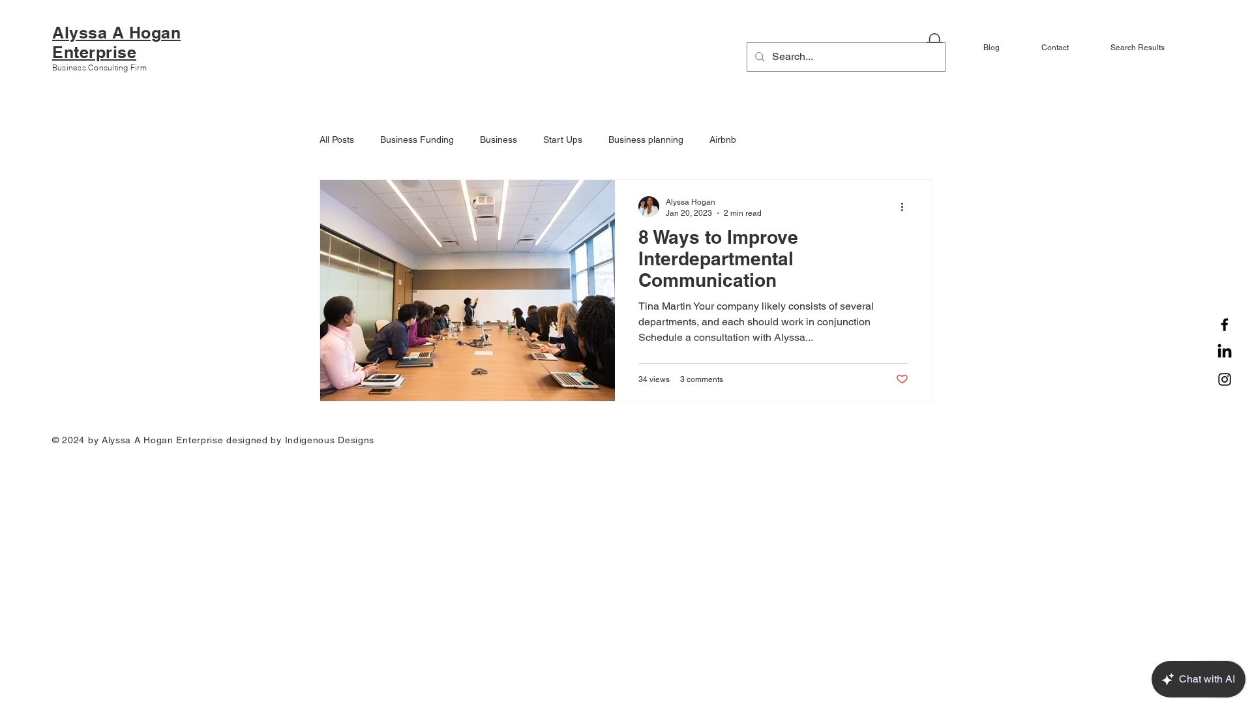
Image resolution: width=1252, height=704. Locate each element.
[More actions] (906, 206)
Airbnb (722, 139)
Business (498, 139)
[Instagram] (1224, 379)
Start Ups (562, 139)
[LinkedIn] (1224, 352)
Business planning (645, 139)
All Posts (337, 139)
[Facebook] (1224, 324)
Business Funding (417, 139)
